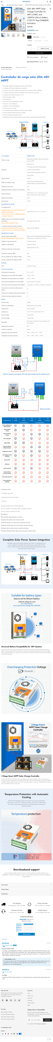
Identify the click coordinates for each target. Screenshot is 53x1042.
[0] (50, 1)
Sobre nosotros (31, 1003)
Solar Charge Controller (6, 1012)
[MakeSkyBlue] (26, 1)
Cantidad (29, 45)
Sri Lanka (46, 41)
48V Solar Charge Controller (7, 1019)
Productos (30, 998)
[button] (30, 30)
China (29, 37)
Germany (43, 37)
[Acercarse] (22, 9)
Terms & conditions (41, 1024)
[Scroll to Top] (50, 1034)
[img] (5, 943)
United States (36, 37)
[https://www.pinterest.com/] (2, 1000)
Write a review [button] (26, 934)
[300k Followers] (6, 1000)
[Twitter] (15, 1000)
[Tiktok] (19, 1000)
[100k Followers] (11, 1000)
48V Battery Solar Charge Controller (14, 5)
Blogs (29, 1005)
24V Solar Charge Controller (7, 1017)
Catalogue (30, 1000)
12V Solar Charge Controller (7, 1014)
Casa (29, 993)
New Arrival (30, 996)
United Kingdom (38, 41)
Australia (30, 41)
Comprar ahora (39, 53)
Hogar (2, 5)
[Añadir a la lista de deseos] (50, 8)
